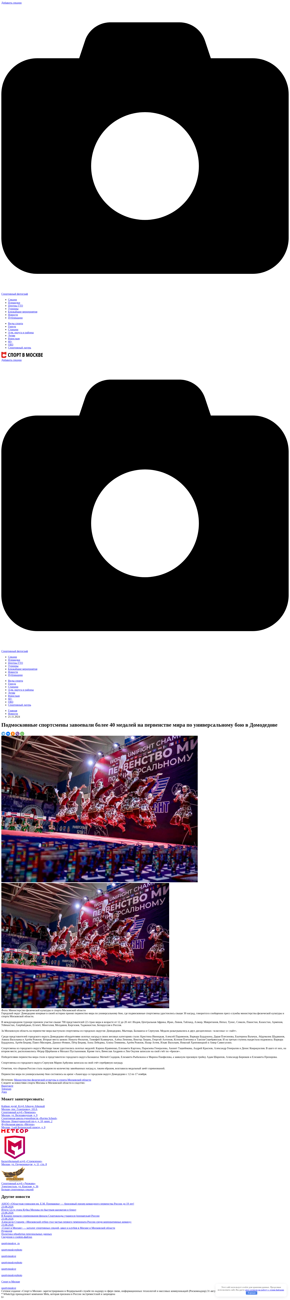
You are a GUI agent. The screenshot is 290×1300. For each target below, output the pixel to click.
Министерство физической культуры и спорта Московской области (52, 1079)
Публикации (15, 317)
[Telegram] (3, 734)
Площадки (14, 302)
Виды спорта (15, 323)
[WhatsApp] (22, 734)
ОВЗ (10, 344)
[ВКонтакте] (8, 734)
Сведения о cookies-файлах (16, 1237)
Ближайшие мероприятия (22, 311)
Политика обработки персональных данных (26, 1234)
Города (12, 326)
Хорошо (252, 1293)
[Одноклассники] (13, 734)
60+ (10, 341)
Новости (13, 314)
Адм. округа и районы (21, 332)
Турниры (13, 308)
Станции (13, 329)
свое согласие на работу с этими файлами (264, 1290)
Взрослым (14, 338)
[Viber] (17, 734)
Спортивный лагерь (19, 347)
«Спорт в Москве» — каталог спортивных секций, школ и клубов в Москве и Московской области (58, 1227)
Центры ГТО (15, 305)
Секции (12, 299)
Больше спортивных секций (17, 1189)
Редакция (6, 1230)
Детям (11, 335)
